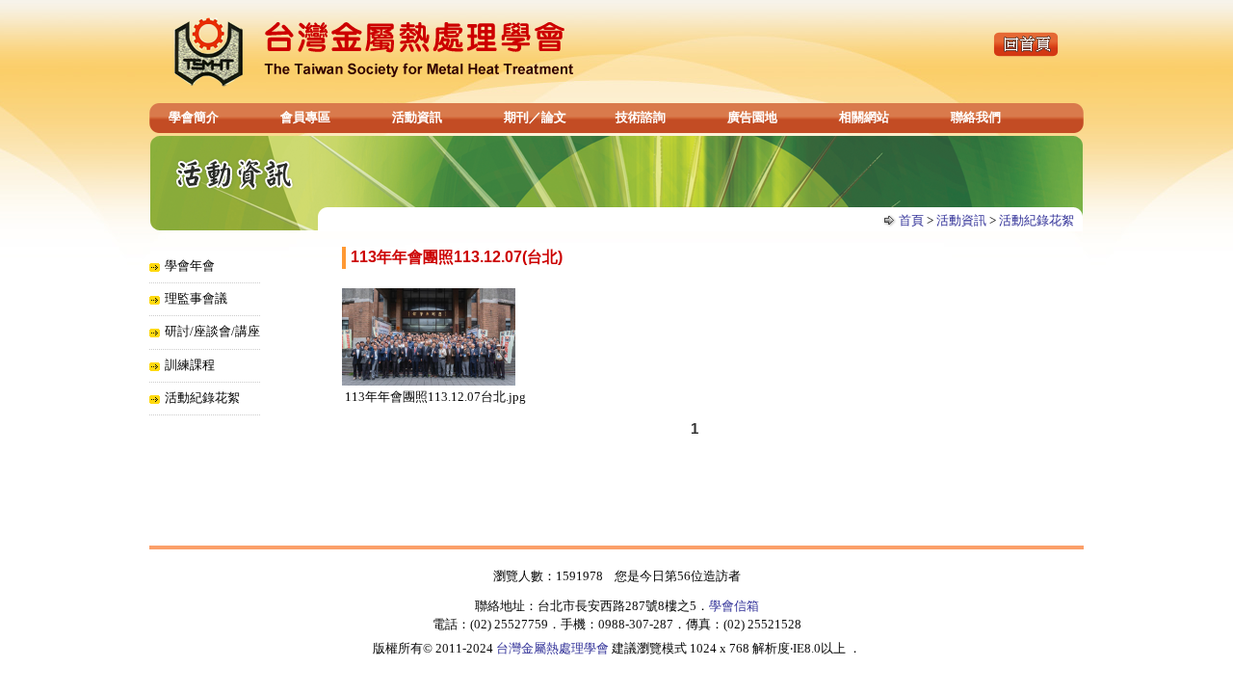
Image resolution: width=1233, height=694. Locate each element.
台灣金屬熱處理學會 (552, 648)
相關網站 (864, 117)
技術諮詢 (641, 117)
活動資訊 (417, 117)
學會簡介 (194, 117)
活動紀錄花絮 (1036, 220)
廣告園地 (752, 117)
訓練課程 (190, 365)
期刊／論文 (535, 117)
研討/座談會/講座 (212, 331)
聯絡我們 (976, 117)
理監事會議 (196, 298)
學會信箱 (734, 606)
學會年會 (190, 265)
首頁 (911, 220)
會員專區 (305, 117)
